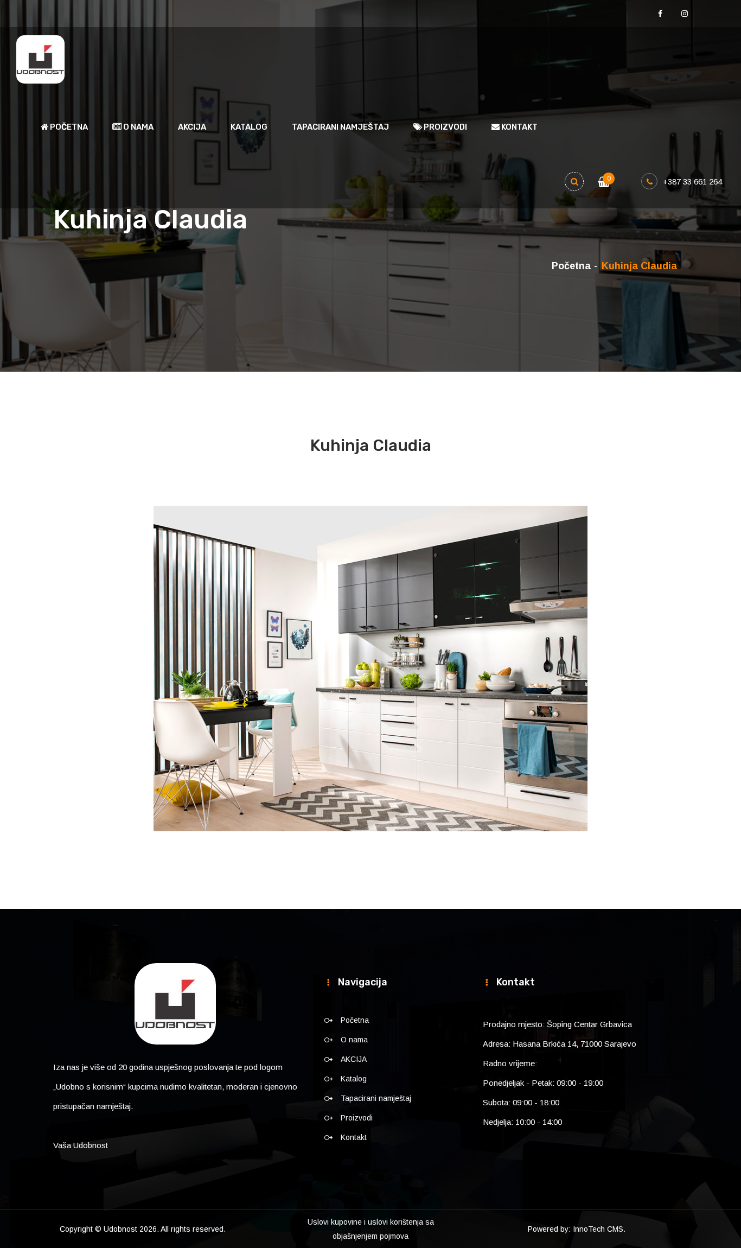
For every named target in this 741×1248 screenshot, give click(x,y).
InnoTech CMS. (599, 1229)
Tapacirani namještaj (376, 1098)
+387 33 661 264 (692, 181)
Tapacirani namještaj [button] (340, 127)
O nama (138, 127)
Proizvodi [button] (444, 127)
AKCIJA (192, 127)
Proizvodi (357, 1117)
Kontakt (519, 127)
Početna (68, 127)
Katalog (354, 1078)
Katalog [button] (249, 127)
